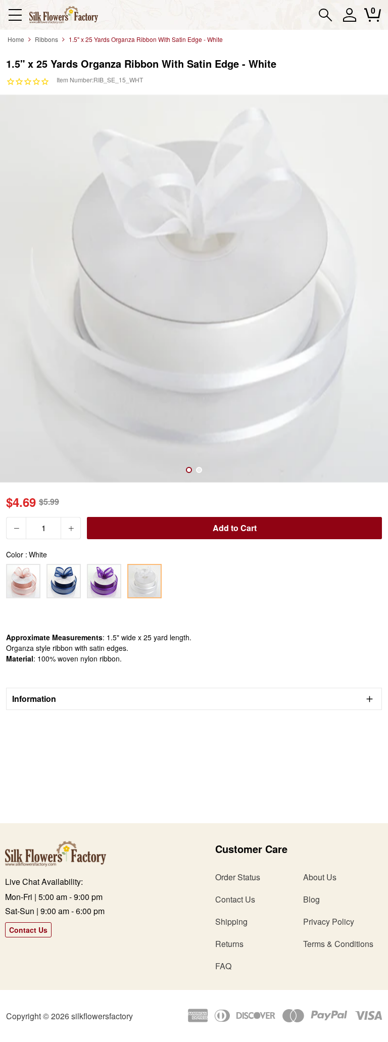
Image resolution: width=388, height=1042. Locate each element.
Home (16, 39)
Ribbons (46, 39)
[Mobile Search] (325, 15)
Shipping (231, 921)
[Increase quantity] (71, 528)
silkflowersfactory (102, 1016)
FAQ (223, 966)
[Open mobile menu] (15, 15)
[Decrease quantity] (16, 528)
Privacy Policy (328, 921)
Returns (229, 944)
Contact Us (28, 929)
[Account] (349, 19)
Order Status (237, 877)
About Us (319, 877)
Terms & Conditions (338, 944)
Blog (311, 899)
